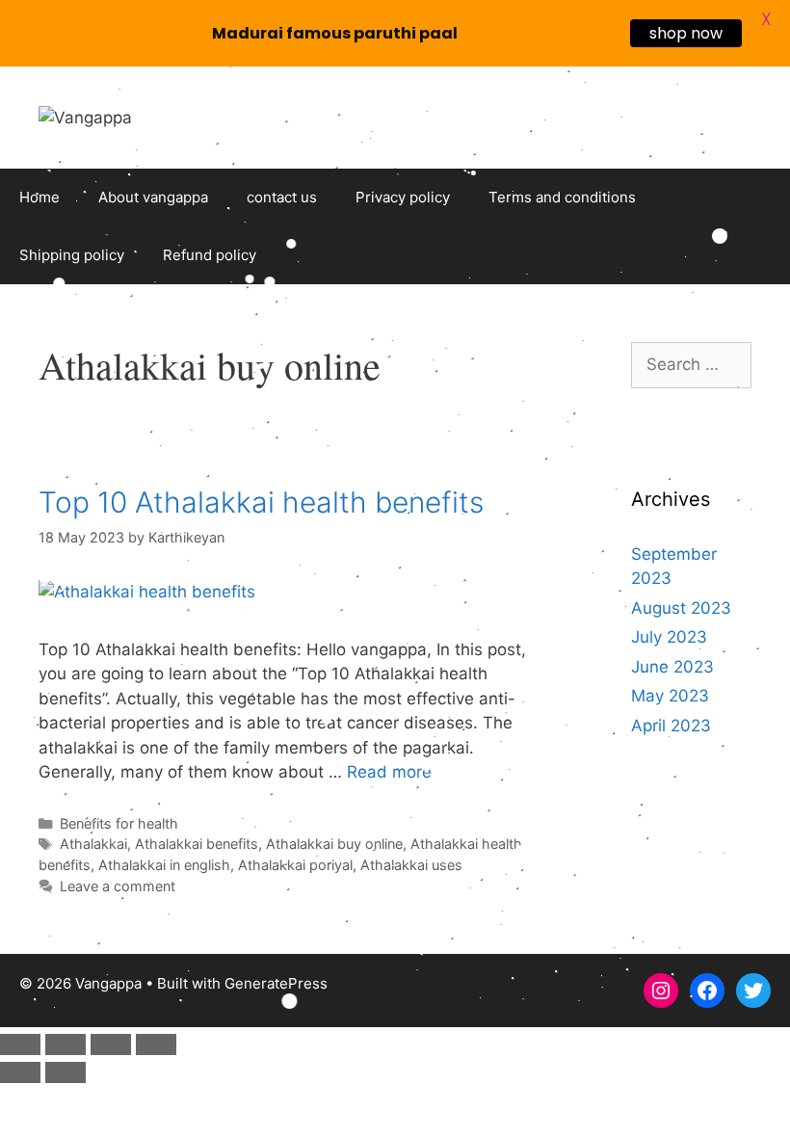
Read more (389, 771)
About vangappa (153, 197)
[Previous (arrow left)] (20, 1072)
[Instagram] (661, 990)
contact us (282, 197)
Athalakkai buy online (334, 843)
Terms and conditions (562, 197)
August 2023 (681, 608)
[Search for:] (691, 364)
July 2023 (669, 637)
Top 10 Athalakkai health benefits (261, 502)
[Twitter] (753, 990)
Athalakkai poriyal (295, 865)
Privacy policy (403, 197)
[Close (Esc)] (156, 1044)
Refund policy (209, 255)
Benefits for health (119, 823)
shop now (686, 33)
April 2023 (671, 725)
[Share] (111, 1044)
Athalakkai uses (411, 865)
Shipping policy (71, 255)
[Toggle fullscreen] (65, 1044)
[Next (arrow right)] (65, 1072)
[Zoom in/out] (20, 1044)
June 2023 (672, 666)
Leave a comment (117, 886)
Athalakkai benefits (196, 843)
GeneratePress (276, 983)
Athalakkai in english (164, 865)
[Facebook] (707, 990)
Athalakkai (93, 843)
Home (39, 197)
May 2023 (670, 695)
